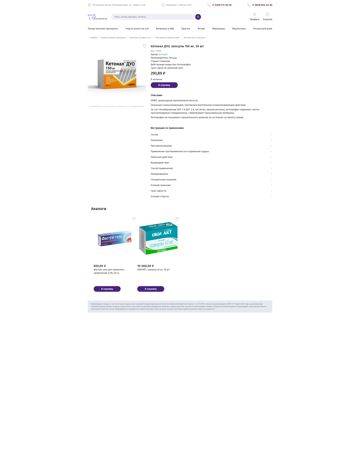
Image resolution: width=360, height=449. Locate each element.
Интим (201, 28)
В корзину (164, 85)
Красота (185, 28)
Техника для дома (262, 28)
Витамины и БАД (165, 28)
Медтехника (239, 28)
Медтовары (218, 28)
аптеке (143, 309)
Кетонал (163, 54)
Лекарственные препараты (103, 28)
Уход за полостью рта (137, 28)
